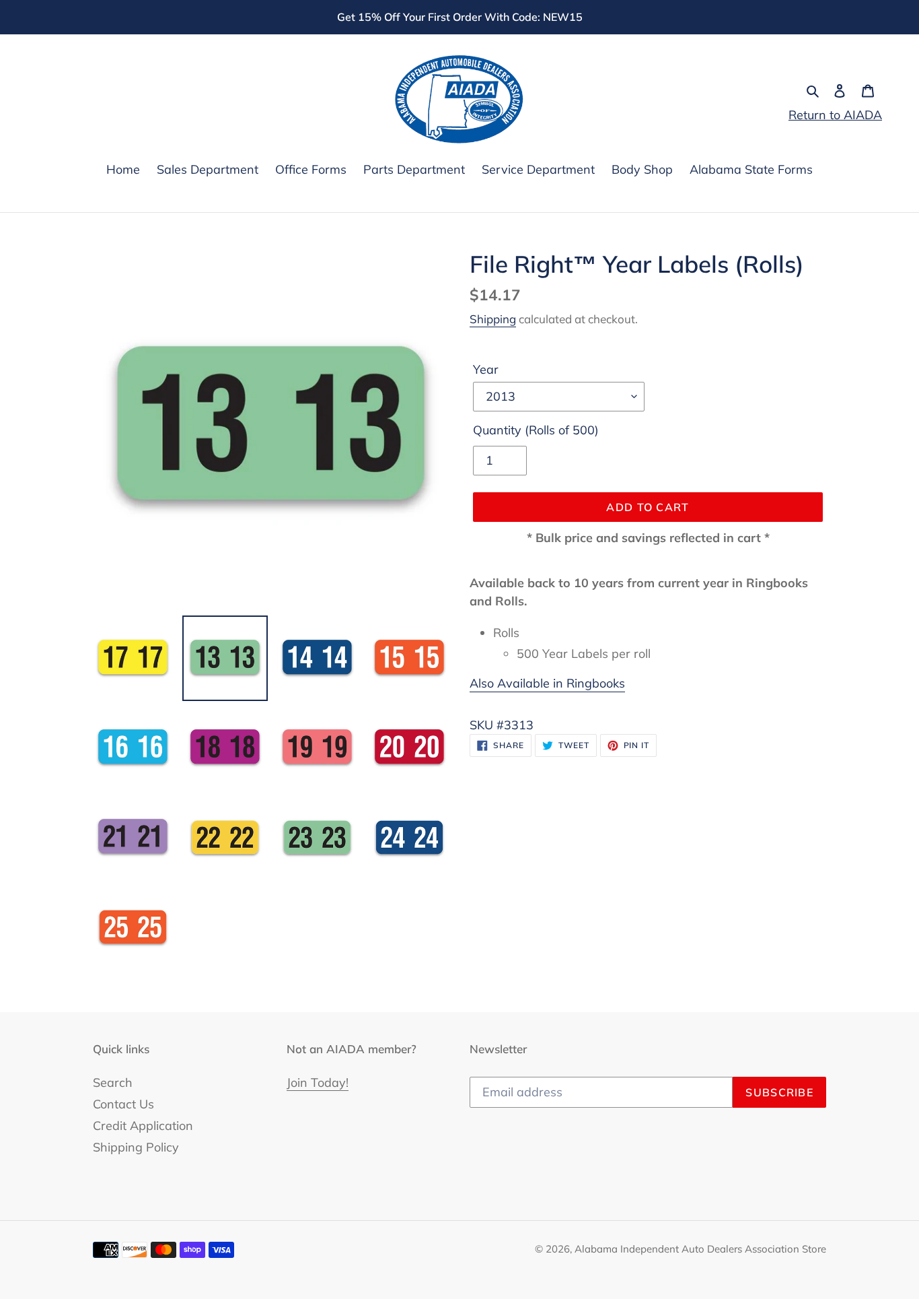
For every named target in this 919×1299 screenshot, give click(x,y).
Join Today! (317, 1082)
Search (113, 1082)
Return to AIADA (835, 115)
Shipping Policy (136, 1147)
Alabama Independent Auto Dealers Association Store (700, 1248)
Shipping (493, 319)
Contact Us (123, 1104)
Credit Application (143, 1125)
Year (486, 369)
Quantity (536, 430)
